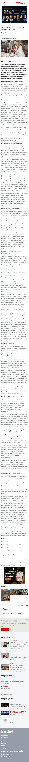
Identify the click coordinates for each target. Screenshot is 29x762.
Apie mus (3, 747)
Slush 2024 (12, 714)
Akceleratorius (14, 702)
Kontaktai (3, 743)
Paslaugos (3, 741)
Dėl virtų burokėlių (5, 688)
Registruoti (5, 629)
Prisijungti (18, 3)
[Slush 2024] (5, 713)
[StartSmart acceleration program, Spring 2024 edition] (5, 720)
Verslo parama (19, 712)
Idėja (4, 613)
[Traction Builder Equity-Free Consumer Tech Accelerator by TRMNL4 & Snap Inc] (5, 705)
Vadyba (10, 38)
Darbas (3, 745)
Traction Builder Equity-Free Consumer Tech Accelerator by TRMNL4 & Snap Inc (17, 706)
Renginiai (21, 702)
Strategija (19, 613)
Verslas (3, 32)
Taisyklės (3, 748)
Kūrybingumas (11, 613)
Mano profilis (4, 737)
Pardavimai (4, 679)
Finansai (12, 663)
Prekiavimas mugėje (6, 694)
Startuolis (13, 651)
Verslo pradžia (14, 38)
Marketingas (6, 38)
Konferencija (22, 711)
